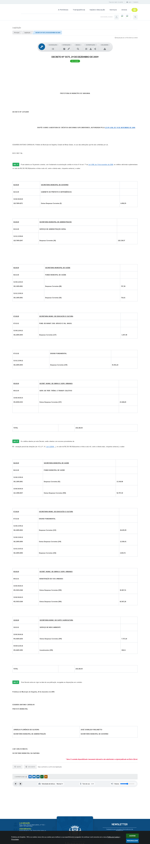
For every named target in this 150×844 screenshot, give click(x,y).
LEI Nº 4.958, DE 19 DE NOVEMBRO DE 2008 (120, 127)
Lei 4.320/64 (50, 446)
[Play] (16, 784)
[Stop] (20, 784)
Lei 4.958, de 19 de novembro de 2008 (100, 164)
